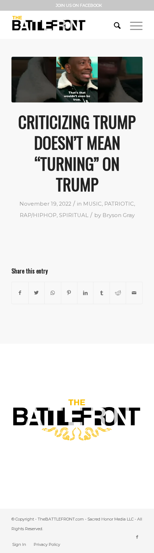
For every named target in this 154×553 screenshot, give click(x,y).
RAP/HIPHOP (38, 215)
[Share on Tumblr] (101, 293)
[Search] (115, 24)
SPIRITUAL (73, 215)
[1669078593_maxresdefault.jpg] (77, 79)
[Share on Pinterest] (69, 293)
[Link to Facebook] (137, 537)
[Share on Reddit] (118, 293)
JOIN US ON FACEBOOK (79, 5)
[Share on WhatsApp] (53, 293)
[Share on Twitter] (36, 293)
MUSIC (92, 204)
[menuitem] (79, 5)
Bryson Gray (118, 215)
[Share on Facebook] (20, 293)
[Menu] (133, 24)
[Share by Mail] (134, 293)
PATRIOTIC (119, 204)
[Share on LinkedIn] (85, 293)
